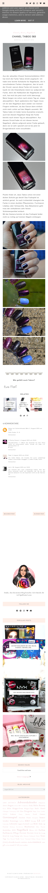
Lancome (6, 824)
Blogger (37, 873)
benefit (18, 842)
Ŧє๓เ (9, 455)
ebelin (30, 842)
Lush (31, 824)
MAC (35, 823)
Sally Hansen (24, 836)
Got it (31, 21)
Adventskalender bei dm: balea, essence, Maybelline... (24, 646)
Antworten (12, 435)
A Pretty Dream (13, 440)
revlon (7, 845)
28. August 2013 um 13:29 (21, 467)
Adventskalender (27, 802)
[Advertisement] (24, 540)
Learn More (20, 21)
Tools (17, 839)
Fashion (13, 814)
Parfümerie (8, 833)
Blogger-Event (17, 808)
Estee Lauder (41, 811)
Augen (10, 805)
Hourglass (35, 817)
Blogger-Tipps (29, 808)
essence (37, 842)
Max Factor (40, 827)
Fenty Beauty (24, 814)
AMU (5, 803)
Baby (31, 805)
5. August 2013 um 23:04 (28, 440)
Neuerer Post (9, 514)
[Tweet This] (24, 415)
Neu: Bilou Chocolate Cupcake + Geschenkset (24, 736)
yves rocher (24, 845)
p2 (4, 845)
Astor (5, 805)
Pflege (16, 833)
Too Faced (11, 839)
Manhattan (29, 826)
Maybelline (7, 830)
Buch (37, 808)
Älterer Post (39, 514)
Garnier (42, 814)
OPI (36, 830)
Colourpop (12, 811)
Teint (42, 836)
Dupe (34, 811)
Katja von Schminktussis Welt (18, 428)
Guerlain (22, 818)
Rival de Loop (39, 833)
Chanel (16, 33)
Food (35, 814)
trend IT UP (14, 845)
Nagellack (31, 33)
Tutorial (28, 839)
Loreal (26, 823)
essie (43, 842)
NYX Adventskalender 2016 (24, 692)
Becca (4, 808)
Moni (23, 33)
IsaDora (21, 821)
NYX (14, 830)
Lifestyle (13, 823)
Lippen (20, 824)
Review (30, 833)
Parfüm (42, 830)
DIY (18, 811)
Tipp (4, 839)
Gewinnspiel (10, 817)
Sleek (38, 836)
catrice (24, 842)
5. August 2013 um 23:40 (20, 455)
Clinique (6, 811)
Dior (21, 811)
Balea (36, 805)
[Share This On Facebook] (21, 415)
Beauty (42, 805)
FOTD (5, 814)
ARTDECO (12, 803)
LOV (43, 821)
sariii (10, 467)
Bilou (9, 808)
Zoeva (43, 839)
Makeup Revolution (16, 827)
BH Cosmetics (23, 806)
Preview (23, 833)
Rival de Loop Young (11, 836)
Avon (16, 806)
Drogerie (28, 811)
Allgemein (41, 803)
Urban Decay (36, 839)
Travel (22, 839)
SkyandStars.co (24, 878)
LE (38, 820)
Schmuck (32, 836)
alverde (11, 842)
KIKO (27, 821)
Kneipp (33, 821)
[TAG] (5, 842)
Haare (28, 818)
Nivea (31, 830)
